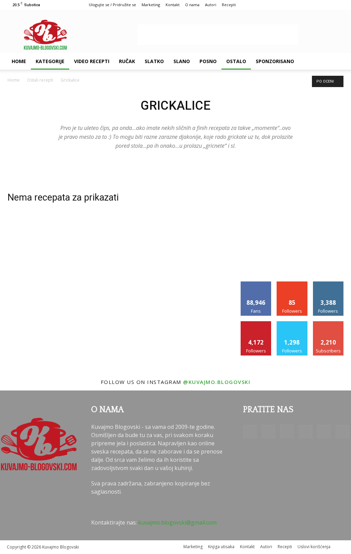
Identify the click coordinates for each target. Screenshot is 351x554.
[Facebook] (250, 431)
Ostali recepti (40, 80)
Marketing (151, 4)
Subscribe (328, 323)
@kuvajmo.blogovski (216, 381)
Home (19, 61)
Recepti (229, 4)
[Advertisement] (218, 34)
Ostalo (236, 61)
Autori (210, 4)
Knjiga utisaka (221, 547)
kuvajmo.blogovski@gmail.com (177, 522)
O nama (192, 4)
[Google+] (268, 431)
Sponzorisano (275, 61)
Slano (181, 61)
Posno (208, 61)
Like (256, 284)
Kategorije (50, 61)
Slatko (154, 61)
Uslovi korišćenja (314, 547)
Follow (292, 284)
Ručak (127, 61)
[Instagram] (287, 431)
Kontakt (173, 4)
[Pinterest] (305, 431)
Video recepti (91, 61)
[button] (336, 61)
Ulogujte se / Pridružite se (112, 4)
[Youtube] (342, 431)
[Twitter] (324, 431)
